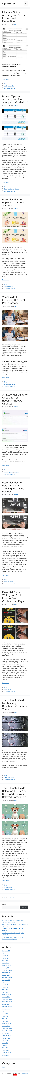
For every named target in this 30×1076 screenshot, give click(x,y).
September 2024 (7, 1006)
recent (6, 472)
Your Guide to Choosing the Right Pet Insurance (13, 300)
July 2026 (5, 953)
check (12, 777)
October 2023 (6, 1033)
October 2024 (6, 1004)
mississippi (11, 189)
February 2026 (6, 965)
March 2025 (5, 992)
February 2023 (6, 1052)
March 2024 (5, 1021)
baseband (7, 777)
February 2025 (6, 994)
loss (10, 286)
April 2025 (5, 989)
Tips (5, 83)
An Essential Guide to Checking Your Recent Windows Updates (15, 399)
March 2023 (5, 1050)
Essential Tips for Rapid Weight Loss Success (13, 202)
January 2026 (6, 968)
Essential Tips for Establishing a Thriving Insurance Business (13, 487)
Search (4, 904)
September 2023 (7, 1035)
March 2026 (5, 963)
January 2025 (6, 997)
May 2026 (5, 958)
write (9, 689)
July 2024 (5, 1011)
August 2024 (6, 1009)
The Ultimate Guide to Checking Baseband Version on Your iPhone (15, 705)
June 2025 (5, 985)
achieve (6, 286)
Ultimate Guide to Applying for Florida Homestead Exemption (14, 17)
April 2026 (5, 960)
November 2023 (7, 1031)
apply (5, 86)
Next (14, 897)
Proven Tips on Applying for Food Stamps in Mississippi (15, 99)
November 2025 (7, 972)
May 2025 (5, 987)
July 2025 (5, 982)
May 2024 (5, 1016)
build (5, 581)
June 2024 (5, 1014)
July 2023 (5, 1040)
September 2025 (7, 977)
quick (14, 286)
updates (11, 472)
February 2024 (6, 1023)
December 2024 (7, 999)
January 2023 (6, 1055)
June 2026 (5, 955)
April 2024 (5, 1018)
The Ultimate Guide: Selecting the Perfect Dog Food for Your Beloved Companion (14, 792)
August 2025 (6, 980)
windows (16, 472)
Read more (5, 79)
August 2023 (6, 1038)
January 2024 (6, 1026)
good (10, 887)
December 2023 (7, 1028)
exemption (11, 86)
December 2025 (7, 970)
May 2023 (5, 1045)
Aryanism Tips (8, 3)
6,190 (9, 897)
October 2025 (6, 975)
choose (6, 384)
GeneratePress (24, 1073)
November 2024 (7, 1001)
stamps (17, 189)
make (5, 689)
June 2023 (5, 1043)
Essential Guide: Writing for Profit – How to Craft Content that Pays (13, 597)
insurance (12, 384)
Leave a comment (9, 88)
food (5, 189)
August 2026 (6, 951)
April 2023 (5, 1048)
